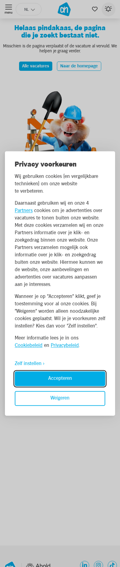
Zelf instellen (28, 364)
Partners (24, 211)
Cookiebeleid (28, 346)
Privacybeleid (65, 346)
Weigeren (60, 398)
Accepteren (60, 378)
